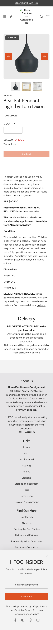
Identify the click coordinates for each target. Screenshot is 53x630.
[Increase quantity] (19, 129)
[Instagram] (22, 620)
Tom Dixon (10, 115)
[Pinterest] (30, 620)
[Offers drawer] (11, 16)
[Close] (47, 555)
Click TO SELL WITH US (26, 3)
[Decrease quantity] (7, 129)
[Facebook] (15, 620)
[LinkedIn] (37, 620)
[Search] (41, 16)
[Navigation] (4, 16)
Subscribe (26, 596)
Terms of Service (23, 613)
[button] (8, 56)
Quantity (10, 123)
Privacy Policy (32, 610)
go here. (41, 305)
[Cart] (48, 16)
